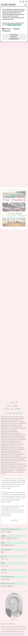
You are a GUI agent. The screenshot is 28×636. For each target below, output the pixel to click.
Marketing (7, 31)
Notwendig (7, 29)
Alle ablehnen (14, 35)
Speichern (14, 37)
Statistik (17, 29)
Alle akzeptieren (14, 39)
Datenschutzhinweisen (14, 25)
